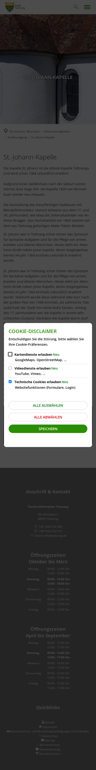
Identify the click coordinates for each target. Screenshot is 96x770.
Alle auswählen (48, 405)
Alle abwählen (48, 417)
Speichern (48, 428)
